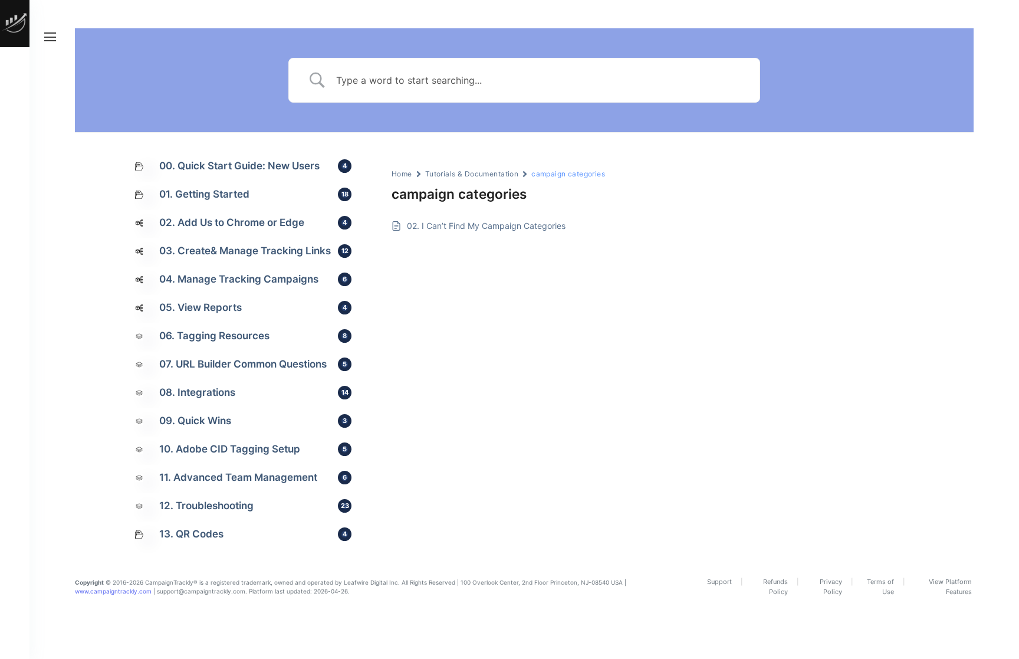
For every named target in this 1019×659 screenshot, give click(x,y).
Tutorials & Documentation (472, 173)
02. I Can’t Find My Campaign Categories (486, 226)
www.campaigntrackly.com (113, 591)
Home (402, 173)
